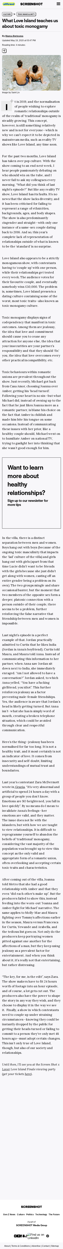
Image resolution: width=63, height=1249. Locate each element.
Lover (6, 1069)
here (28, 1074)
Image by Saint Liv (11, 92)
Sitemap (55, 1246)
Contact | (46, 1246)
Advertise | (36, 1246)
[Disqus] (31, 1134)
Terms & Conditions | (21, 1246)
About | (7, 1246)
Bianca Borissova (14, 36)
